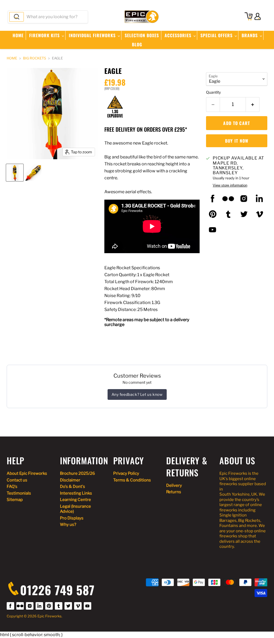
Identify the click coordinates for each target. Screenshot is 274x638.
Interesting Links (76, 493)
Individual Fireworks (93, 35)
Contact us (17, 480)
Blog (137, 44)
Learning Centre (75, 499)
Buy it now (237, 141)
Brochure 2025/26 (77, 473)
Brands (250, 35)
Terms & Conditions (132, 480)
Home (18, 35)
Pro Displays (71, 518)
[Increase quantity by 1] (253, 104)
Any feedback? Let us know (137, 394)
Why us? (68, 524)
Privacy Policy (126, 473)
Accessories (179, 35)
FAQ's (12, 486)
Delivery (174, 485)
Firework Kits (45, 35)
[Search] (16, 17)
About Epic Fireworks (27, 473)
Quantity (213, 92)
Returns (173, 491)
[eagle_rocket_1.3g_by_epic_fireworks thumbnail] (14, 172)
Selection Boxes (142, 35)
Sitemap (15, 499)
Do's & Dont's (72, 486)
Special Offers (217, 35)
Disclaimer (70, 480)
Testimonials (19, 493)
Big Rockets (34, 58)
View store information (230, 185)
